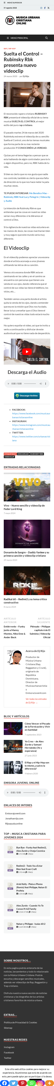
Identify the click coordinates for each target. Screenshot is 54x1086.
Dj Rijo (26, 76)
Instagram (9, 1047)
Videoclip (9, 457)
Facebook (9, 1052)
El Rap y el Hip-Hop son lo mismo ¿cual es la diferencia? (37, 765)
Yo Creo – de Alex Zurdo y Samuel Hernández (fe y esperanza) (34, 746)
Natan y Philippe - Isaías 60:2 (30, 924)
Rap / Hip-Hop (10, 49)
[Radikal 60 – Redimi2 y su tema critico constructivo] (27, 581)
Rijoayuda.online (13, 823)
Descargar (23, 454)
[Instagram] (41, 7)
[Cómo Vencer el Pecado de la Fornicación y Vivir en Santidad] (13, 723)
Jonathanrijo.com (14, 818)
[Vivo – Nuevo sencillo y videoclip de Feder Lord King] (27, 488)
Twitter (7, 1057)
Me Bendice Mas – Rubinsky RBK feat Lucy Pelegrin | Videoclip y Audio (27, 197)
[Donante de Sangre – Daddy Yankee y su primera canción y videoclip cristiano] (27, 534)
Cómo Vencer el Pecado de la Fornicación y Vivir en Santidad (37, 726)
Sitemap (8, 1027)
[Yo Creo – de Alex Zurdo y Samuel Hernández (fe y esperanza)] (13, 741)
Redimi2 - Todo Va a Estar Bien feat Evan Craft (29, 867)
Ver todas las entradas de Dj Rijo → (36, 700)
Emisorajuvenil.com (15, 813)
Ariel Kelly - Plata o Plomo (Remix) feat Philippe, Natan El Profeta (31, 887)
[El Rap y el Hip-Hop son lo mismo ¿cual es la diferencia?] (13, 762)
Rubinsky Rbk (36, 454)
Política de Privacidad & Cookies (20, 1022)
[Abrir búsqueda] (46, 38)
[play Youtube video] (27, 352)
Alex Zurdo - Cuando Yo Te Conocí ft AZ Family (30, 907)
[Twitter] (48, 7)
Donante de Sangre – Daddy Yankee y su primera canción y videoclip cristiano (26, 554)
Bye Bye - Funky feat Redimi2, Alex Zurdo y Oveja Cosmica (31, 849)
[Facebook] (45, 7)
